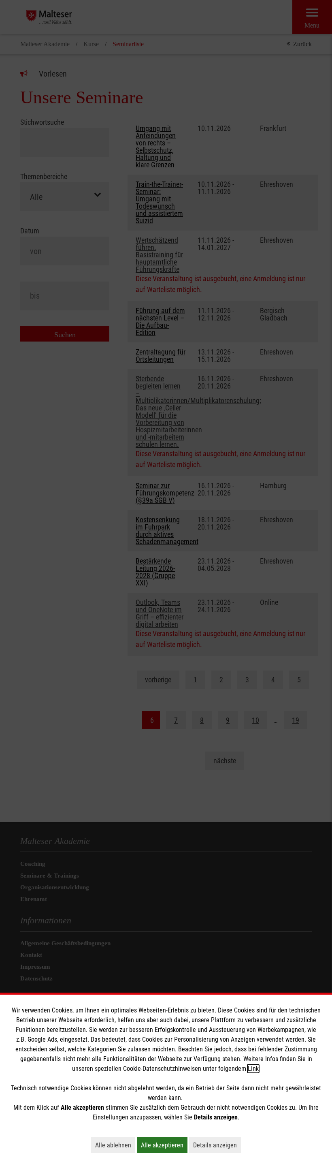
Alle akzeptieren (164, 1145)
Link (253, 1068)
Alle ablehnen (115, 1145)
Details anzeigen (217, 1145)
